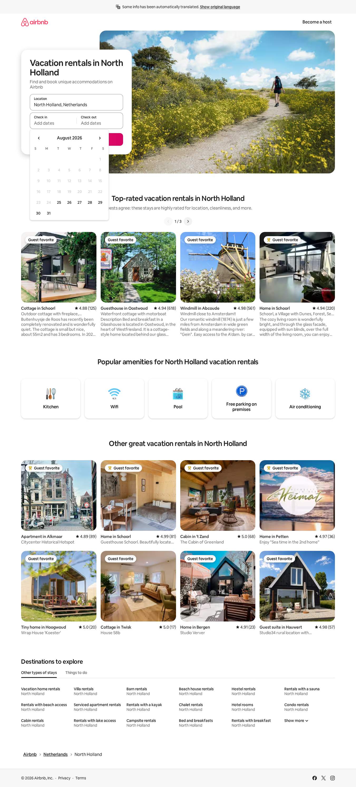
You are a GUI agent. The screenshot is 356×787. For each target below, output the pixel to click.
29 (100, 202)
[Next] (188, 221)
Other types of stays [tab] (39, 672)
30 (38, 213)
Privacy (64, 778)
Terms (80, 778)
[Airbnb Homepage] (34, 22)
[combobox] (76, 104)
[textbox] (53, 123)
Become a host (317, 22)
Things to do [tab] (76, 672)
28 (90, 202)
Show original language (220, 6)
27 (79, 202)
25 (59, 202)
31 (49, 213)
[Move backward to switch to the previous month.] (39, 138)
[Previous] (168, 221)
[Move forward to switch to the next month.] (99, 138)
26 (69, 202)
